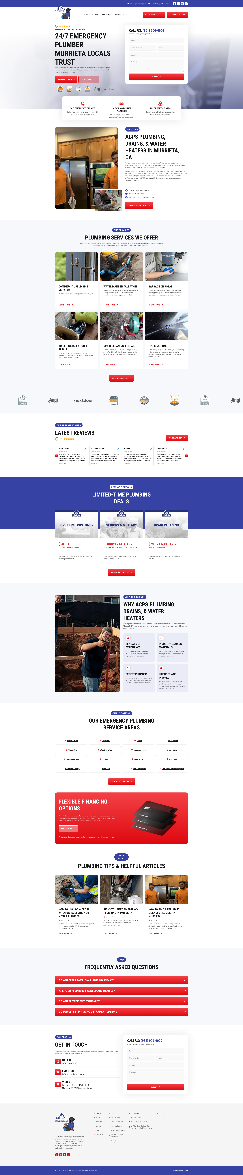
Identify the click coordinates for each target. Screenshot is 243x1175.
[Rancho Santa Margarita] (160, 768)
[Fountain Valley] (63, 768)
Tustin (139, 740)
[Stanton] (100, 768)
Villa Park (106, 740)
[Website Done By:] (186, 1170)
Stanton (106, 768)
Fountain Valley (72, 768)
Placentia (72, 750)
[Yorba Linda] (65, 740)
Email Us (68, 1071)
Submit (155, 77)
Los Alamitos (140, 750)
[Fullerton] (100, 759)
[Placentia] (66, 750)
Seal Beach (173, 740)
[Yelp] (174, 3)
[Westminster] (98, 750)
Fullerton (106, 759)
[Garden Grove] (64, 759)
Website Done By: (177, 1170)
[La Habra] (167, 750)
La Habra (173, 750)
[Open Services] (109, 15)
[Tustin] (135, 740)
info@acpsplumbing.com (74, 1074)
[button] (186, 456)
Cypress (173, 759)
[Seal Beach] (166, 740)
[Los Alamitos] (132, 750)
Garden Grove (72, 759)
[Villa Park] (100, 740)
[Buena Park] (133, 759)
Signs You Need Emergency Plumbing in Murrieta (120, 911)
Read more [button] (62, 463)
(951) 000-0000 (69, 1063)
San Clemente (139, 768)
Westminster (106, 750)
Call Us (67, 1060)
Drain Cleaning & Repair (119, 346)
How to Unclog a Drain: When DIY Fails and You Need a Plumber (74, 913)
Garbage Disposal (160, 286)
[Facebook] (178, 3)
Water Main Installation (120, 286)
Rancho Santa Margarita (173, 768)
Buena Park (139, 759)
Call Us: (146, 31)
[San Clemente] (131, 768)
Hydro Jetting (157, 346)
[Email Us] (58, 1072)
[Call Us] (58, 1061)
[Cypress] (167, 759)
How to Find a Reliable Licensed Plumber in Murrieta (163, 913)
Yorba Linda (72, 740)
